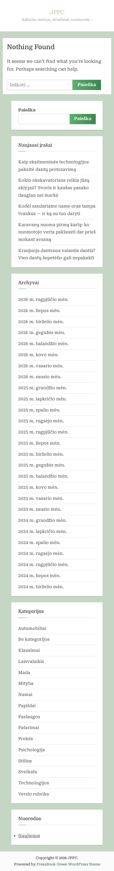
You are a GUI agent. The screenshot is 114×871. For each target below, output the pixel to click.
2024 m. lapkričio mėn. (42, 531)
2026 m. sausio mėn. (39, 376)
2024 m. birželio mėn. (41, 586)
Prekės (25, 738)
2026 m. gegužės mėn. (41, 332)
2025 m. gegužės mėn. (41, 465)
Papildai (27, 705)
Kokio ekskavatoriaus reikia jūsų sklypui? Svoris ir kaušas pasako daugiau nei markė (53, 188)
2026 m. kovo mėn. (38, 354)
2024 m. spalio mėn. (39, 542)
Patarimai (28, 727)
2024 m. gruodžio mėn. (42, 520)
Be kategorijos (34, 639)
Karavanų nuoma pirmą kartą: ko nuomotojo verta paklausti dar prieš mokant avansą (57, 232)
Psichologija (31, 749)
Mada (24, 672)
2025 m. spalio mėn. (39, 410)
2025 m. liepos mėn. (39, 443)
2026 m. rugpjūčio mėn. (43, 299)
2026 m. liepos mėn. (39, 310)
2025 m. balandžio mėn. (43, 476)
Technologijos (33, 782)
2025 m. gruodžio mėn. (42, 387)
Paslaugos (29, 716)
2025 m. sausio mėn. (39, 509)
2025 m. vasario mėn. (40, 498)
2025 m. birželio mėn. (41, 454)
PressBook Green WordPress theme (68, 864)
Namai (25, 694)
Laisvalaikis (31, 661)
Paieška (26, 110)
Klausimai (29, 650)
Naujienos (29, 835)
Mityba (25, 683)
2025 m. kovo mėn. (38, 487)
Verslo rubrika (33, 794)
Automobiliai (32, 628)
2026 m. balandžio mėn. (43, 343)
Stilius (25, 760)
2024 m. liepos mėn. (39, 575)
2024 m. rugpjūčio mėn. (43, 564)
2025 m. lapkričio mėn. (42, 398)
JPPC (57, 12)
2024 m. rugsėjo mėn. (41, 553)
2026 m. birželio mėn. (41, 321)
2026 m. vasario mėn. (40, 365)
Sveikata (27, 771)
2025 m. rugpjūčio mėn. (43, 432)
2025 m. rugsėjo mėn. (41, 420)
